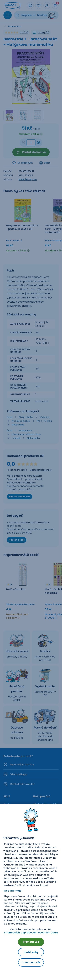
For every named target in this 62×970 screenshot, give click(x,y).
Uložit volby (31, 952)
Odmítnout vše (31, 962)
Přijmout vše (31, 942)
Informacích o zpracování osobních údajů (31, 932)
